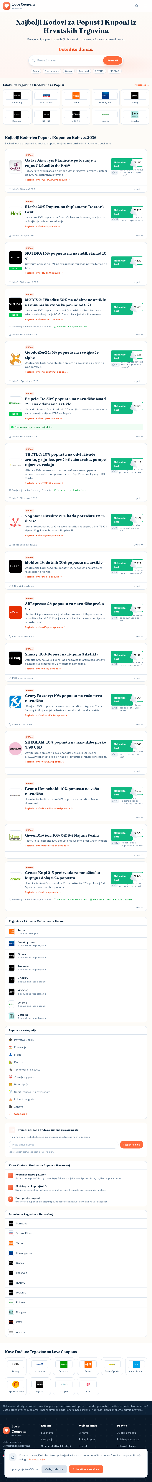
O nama (84, 1432)
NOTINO (99, 71)
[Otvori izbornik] (145, 6)
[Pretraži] (136, 6)
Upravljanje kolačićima (24, 1469)
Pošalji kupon (87, 1439)
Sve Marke (47, 1432)
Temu (36, 71)
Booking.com (52, 71)
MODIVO (114, 71)
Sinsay (68, 71)
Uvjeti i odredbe (126, 1432)
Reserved (84, 71)
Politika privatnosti (128, 1439)
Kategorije (47, 1439)
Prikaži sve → (142, 84)
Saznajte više (37, 1459)
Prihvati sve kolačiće (86, 1469)
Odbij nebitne (54, 1469)
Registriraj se (131, 1144)
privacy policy (46, 1152)
